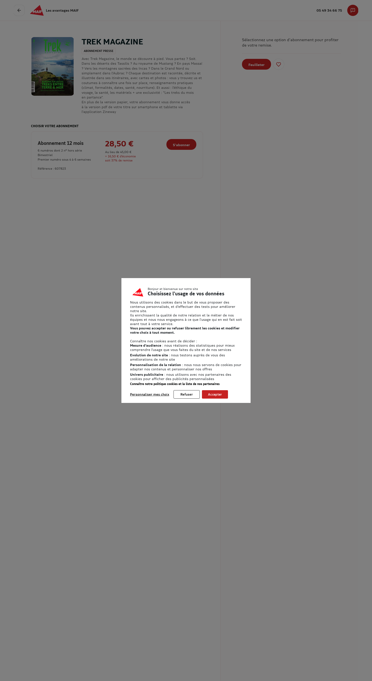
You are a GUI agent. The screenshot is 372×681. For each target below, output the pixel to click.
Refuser (186, 394)
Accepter (215, 394)
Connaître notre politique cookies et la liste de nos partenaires (175, 384)
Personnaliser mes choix (149, 394)
